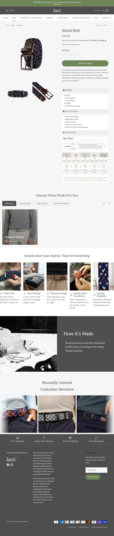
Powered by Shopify (21, 521)
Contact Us (106, 18)
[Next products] (109, 203)
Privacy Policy (72, 527)
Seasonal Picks (42, 203)
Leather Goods (62, 18)
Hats (96, 18)
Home (5, 18)
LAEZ (13, 521)
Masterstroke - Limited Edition (31, 18)
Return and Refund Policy (99, 527)
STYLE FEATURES (71, 111)
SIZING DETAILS (70, 132)
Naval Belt (19, 25)
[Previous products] (104, 203)
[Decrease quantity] (64, 55)
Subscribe (92, 477)
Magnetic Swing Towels (81, 18)
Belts (14, 18)
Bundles (50, 18)
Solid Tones (9, 203)
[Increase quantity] (77, 55)
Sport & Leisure (25, 203)
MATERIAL (68, 90)
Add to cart (85, 63)
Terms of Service (84, 527)
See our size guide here (71, 44)
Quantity (66, 50)
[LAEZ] (57, 10)
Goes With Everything (61, 203)
